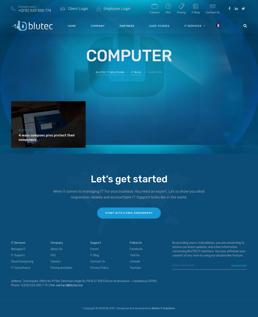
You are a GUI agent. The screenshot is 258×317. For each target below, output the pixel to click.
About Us (56, 249)
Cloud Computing (22, 261)
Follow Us (136, 243)
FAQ (168, 12)
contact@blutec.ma (69, 285)
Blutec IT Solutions (163, 308)
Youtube (135, 268)
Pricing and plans (61, 268)
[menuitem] (218, 25)
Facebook (136, 249)
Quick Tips (26, 130)
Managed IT (18, 249)
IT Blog (196, 12)
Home (72, 25)
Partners (127, 25)
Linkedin (135, 261)
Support (95, 243)
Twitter (135, 255)
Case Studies (159, 25)
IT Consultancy (21, 268)
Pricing (181, 12)
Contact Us (213, 12)
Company (98, 25)
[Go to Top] (250, 308)
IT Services (193, 25)
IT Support (18, 255)
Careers (155, 12)
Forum (94, 249)
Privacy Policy (99, 268)
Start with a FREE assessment (129, 213)
